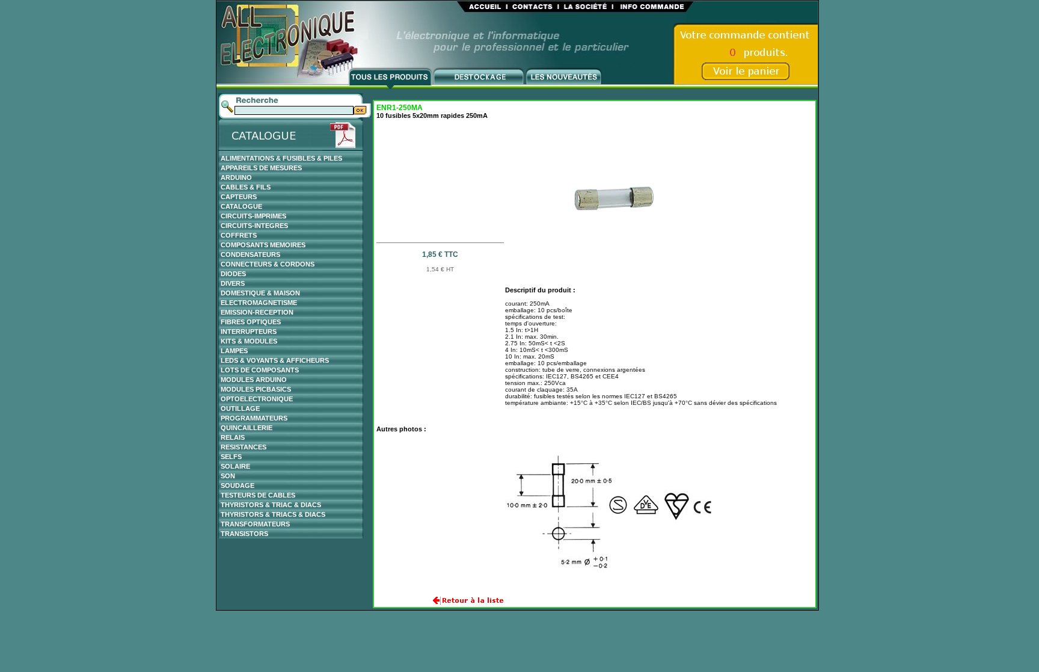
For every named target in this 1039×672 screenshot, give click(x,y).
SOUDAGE (237, 485)
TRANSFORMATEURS (255, 524)
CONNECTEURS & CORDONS (267, 264)
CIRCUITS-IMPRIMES (253, 216)
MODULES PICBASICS (256, 389)
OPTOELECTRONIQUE (257, 398)
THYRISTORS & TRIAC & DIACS (271, 504)
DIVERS (233, 283)
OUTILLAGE (240, 408)
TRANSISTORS (244, 533)
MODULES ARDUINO (254, 379)
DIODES (233, 273)
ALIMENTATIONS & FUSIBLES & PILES (281, 158)
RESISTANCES (243, 447)
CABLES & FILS (246, 187)
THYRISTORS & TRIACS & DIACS (273, 514)
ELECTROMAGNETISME (259, 302)
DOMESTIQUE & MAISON (260, 293)
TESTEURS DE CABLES (258, 495)
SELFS (231, 456)
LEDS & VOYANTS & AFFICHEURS (275, 360)
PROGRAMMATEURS (254, 418)
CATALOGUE (241, 206)
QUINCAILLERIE (246, 427)
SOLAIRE (235, 466)
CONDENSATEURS (250, 254)
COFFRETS (239, 235)
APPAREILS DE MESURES (261, 167)
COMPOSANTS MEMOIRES (263, 244)
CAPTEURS (239, 196)
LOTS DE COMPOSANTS (260, 370)
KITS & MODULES (249, 341)
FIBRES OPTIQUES (251, 321)
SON (228, 475)
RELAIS (233, 437)
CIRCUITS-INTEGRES (254, 225)
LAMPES (234, 350)
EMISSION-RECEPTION (257, 312)
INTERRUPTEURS (249, 331)
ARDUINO (236, 177)
